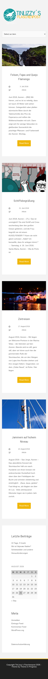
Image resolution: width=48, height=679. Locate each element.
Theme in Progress (29, 667)
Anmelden (15, 620)
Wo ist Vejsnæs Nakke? (21, 546)
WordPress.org (17, 630)
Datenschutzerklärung (20, 644)
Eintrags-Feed (17, 623)
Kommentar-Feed (18, 627)
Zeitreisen (24, 319)
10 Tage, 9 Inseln (18, 543)
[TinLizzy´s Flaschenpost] (24, 15)
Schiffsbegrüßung (24, 200)
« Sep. (14, 601)
